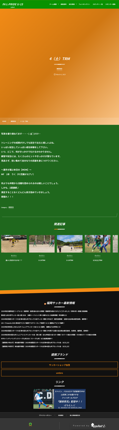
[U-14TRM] (42, 244)
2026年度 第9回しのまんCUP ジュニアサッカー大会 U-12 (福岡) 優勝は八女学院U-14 (30, 327)
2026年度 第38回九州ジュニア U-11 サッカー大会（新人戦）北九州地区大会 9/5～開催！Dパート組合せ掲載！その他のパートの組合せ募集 (48, 335)
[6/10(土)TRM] (97, 244)
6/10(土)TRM (97, 260)
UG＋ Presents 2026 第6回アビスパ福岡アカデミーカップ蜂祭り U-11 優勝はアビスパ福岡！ (33, 323)
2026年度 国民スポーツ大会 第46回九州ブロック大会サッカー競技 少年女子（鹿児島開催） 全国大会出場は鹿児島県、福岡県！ (44, 319)
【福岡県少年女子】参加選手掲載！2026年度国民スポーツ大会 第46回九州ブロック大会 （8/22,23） (35, 342)
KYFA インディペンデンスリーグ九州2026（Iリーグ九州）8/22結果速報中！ (27, 338)
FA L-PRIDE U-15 (12, 4)
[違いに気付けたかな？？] (14, 244)
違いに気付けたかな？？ (14, 260)
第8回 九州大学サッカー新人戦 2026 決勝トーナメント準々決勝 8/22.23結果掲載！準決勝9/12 (34, 315)
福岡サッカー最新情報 (61, 303)
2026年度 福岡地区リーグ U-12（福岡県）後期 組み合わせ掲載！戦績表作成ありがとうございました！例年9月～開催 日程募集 (44, 311)
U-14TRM (41, 260)
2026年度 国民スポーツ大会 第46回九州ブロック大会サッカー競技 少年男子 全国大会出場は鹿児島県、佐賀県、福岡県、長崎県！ (45, 331)
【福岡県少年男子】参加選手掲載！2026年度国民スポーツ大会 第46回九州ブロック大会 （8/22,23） (35, 346)
